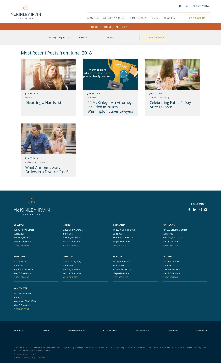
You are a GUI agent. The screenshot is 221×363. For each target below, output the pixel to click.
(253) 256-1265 (170, 277)
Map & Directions (22, 241)
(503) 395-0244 (170, 245)
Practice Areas (110, 330)
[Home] (26, 12)
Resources (173, 330)
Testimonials (142, 330)
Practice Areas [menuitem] (138, 18)
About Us (18, 330)
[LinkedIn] (194, 209)
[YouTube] (205, 209)
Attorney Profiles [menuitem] (114, 18)
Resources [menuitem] (169, 18)
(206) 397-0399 (120, 277)
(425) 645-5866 (120, 245)
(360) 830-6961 (21, 309)
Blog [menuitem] (155, 18)
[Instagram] (200, 209)
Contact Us (197, 18)
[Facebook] (189, 209)
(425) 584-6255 (71, 277)
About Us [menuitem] (93, 18)
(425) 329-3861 (21, 245)
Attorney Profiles (76, 330)
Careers (45, 330)
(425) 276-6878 (71, 245)
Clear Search (155, 37)
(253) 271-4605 (21, 277)
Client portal (201, 6)
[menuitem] (17, 357)
